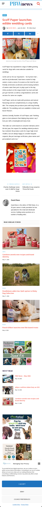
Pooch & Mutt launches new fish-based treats (20, 327)
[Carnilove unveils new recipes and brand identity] (21, 238)
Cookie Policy (16, 504)
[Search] (38, 3)
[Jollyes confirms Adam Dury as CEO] (8, 390)
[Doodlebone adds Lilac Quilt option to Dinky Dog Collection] (21, 274)
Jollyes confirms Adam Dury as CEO (27, 387)
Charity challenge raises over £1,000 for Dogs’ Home (11, 189)
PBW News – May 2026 (22, 376)
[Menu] (3, 3)
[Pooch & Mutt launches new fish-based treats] (21, 311)
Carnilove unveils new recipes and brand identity (18, 256)
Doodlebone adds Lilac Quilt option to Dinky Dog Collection (19, 292)
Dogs (4, 15)
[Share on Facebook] (7, 33)
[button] (39, 464)
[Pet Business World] (21, 3)
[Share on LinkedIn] (30, 33)
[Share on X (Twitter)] (19, 33)
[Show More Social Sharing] (38, 33)
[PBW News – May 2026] (8, 379)
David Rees (12, 28)
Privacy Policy (24, 504)
